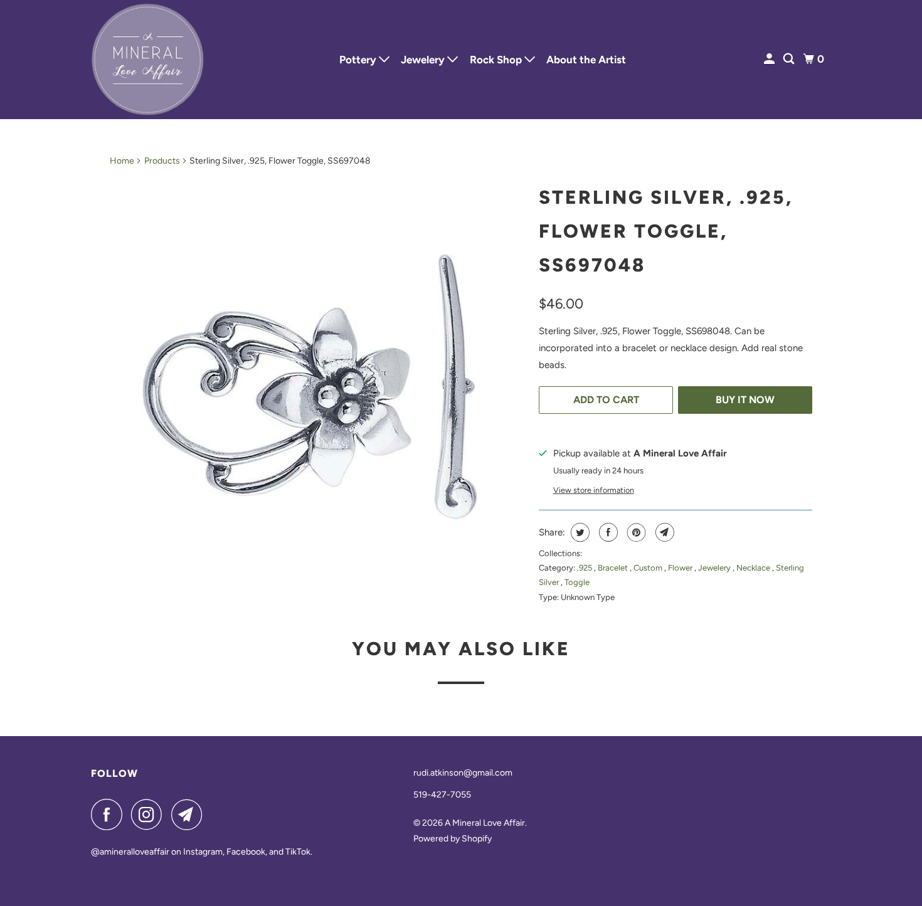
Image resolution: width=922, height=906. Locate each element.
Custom (648, 567)
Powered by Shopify (452, 838)
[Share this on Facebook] (607, 532)
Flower (681, 567)
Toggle (577, 582)
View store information (593, 490)
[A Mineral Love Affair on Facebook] (110, 814)
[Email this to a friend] (663, 532)
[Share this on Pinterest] (635, 532)
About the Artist (586, 59)
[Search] (789, 59)
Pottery (359, 59)
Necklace (754, 567)
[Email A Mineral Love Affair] (190, 814)
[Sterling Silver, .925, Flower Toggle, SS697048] (318, 386)
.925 (585, 567)
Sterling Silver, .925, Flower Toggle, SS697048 (666, 231)
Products (162, 160)
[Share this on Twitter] (579, 532)
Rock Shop (497, 59)
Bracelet (614, 567)
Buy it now (745, 400)
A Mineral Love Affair (485, 823)
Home (122, 160)
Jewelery (424, 59)
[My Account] (770, 59)
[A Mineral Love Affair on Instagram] (150, 814)
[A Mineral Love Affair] (147, 59)
